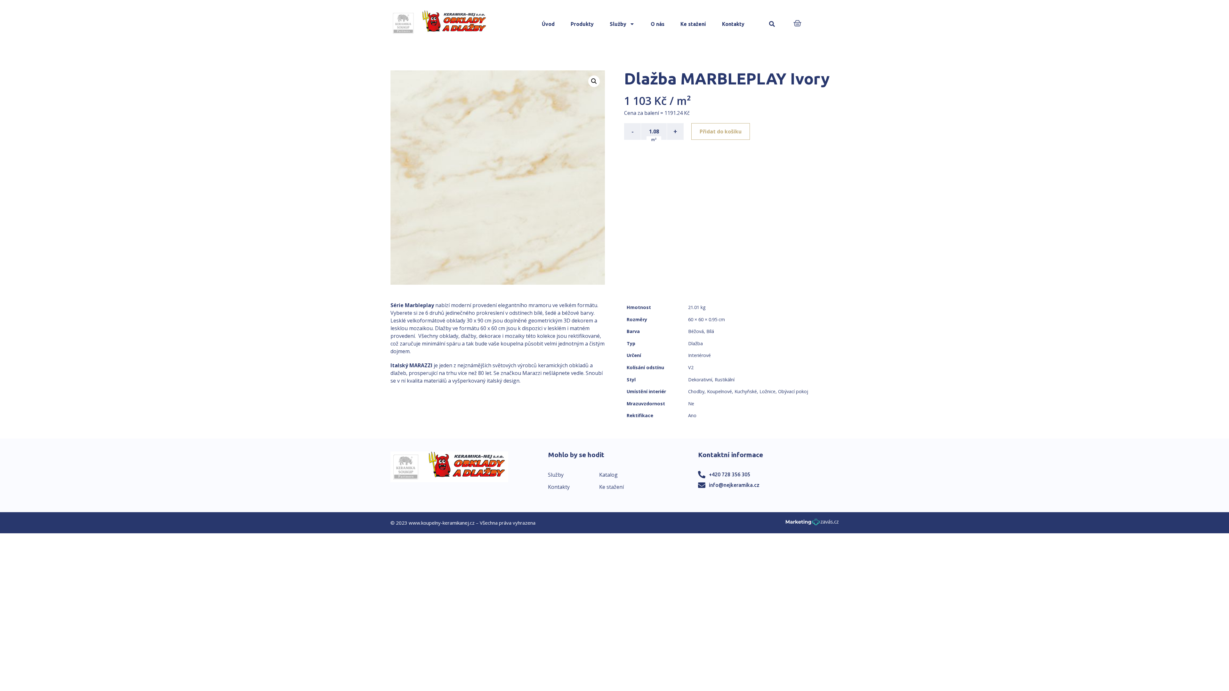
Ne (691, 404)
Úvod (548, 24)
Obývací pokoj (793, 391)
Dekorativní (700, 380)
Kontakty (733, 24)
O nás (657, 24)
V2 (691, 367)
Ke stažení (693, 24)
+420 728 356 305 (729, 474)
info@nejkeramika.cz (734, 485)
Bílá (710, 331)
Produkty (582, 24)
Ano (692, 415)
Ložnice (767, 391)
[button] (772, 24)
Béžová (696, 331)
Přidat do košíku (721, 131)
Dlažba (695, 343)
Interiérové (699, 355)
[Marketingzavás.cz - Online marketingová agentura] (812, 524)
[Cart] (797, 23)
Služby (618, 24)
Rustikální (725, 380)
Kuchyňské (746, 391)
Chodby (696, 391)
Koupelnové (719, 391)
